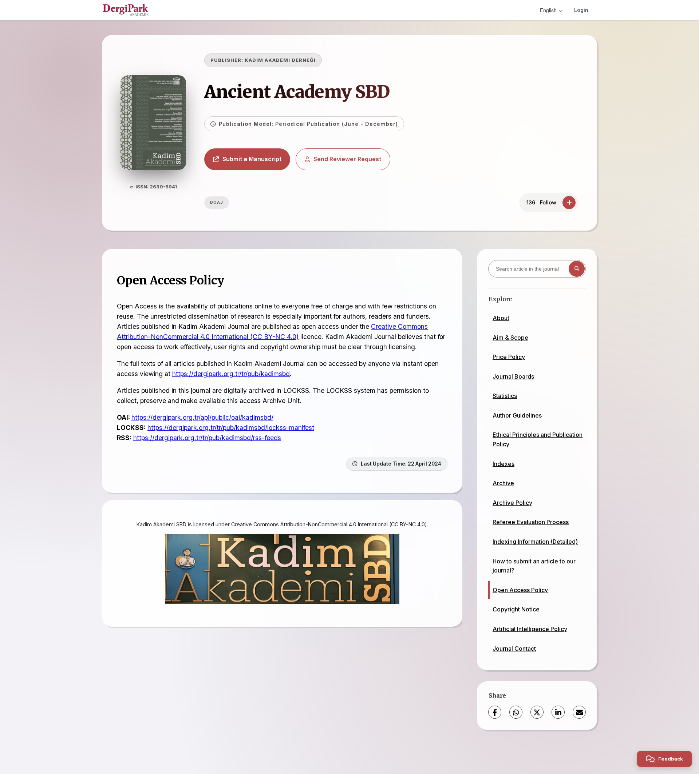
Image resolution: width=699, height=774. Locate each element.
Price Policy (509, 356)
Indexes (503, 463)
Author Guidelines (517, 415)
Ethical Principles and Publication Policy (537, 439)
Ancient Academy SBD (297, 92)
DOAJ (216, 202)
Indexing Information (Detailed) (535, 541)
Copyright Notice (516, 609)
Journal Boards (513, 376)
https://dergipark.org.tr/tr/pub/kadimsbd (231, 374)
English (548, 10)
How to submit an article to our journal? (534, 566)
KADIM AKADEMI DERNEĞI (280, 60)
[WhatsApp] (515, 712)
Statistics (505, 395)
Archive (503, 483)
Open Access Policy (520, 590)
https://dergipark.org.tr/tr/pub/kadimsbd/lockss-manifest (230, 427)
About (501, 318)
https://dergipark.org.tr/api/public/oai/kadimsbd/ (202, 417)
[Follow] (569, 202)
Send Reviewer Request (347, 159)
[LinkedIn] (558, 712)
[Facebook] (494, 712)
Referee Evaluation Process (531, 522)
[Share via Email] (579, 712)
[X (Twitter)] (537, 712)
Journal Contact (514, 648)
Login (581, 10)
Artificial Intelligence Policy (530, 629)
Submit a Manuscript (251, 159)
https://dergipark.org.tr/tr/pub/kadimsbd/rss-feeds (207, 438)
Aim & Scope (510, 337)
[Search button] (577, 269)
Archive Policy (512, 502)
